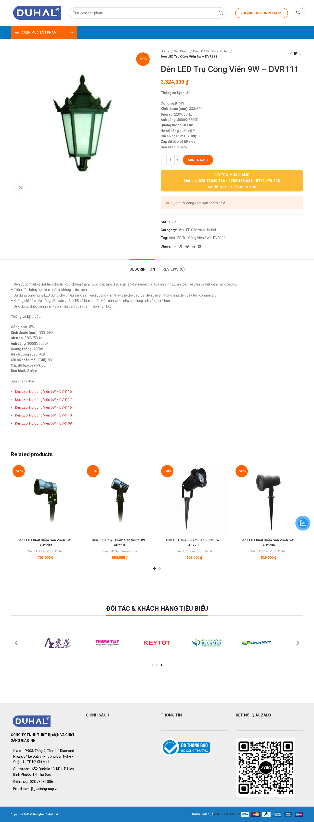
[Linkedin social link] (193, 246)
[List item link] (44, 781)
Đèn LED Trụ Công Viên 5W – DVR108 (43, 423)
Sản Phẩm (181, 51)
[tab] (142, 266)
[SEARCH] (221, 13)
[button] (152, 665)
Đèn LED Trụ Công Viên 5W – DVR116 (43, 407)
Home (165, 51)
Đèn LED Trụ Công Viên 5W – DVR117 (43, 400)
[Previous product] (290, 53)
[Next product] (300, 53)
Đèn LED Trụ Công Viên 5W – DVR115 (43, 391)
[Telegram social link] (199, 246)
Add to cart (198, 160)
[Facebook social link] (175, 246)
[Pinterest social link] (187, 246)
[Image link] (32, 721)
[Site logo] (37, 12)
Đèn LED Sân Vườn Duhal (211, 51)
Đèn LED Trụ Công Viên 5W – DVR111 (197, 238)
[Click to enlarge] (20, 187)
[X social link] (181, 246)
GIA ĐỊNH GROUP (227, 814)
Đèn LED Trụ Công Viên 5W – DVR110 (43, 415)
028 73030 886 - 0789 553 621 (262, 13)
